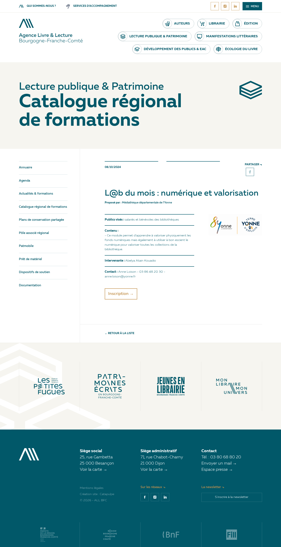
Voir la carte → (93, 470)
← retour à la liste (119, 333)
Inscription (118, 294)
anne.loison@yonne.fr (120, 276)
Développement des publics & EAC (175, 49)
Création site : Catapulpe (97, 494)
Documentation (30, 285)
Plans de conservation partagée (41, 220)
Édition (251, 23)
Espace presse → (217, 470)
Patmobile (26, 246)
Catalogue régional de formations (43, 207)
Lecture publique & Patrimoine (158, 36)
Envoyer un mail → (219, 463)
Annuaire (25, 167)
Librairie (217, 23)
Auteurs (182, 23)
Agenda (24, 180)
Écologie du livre (241, 49)
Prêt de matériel (30, 259)
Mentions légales (91, 488)
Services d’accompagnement (95, 6)
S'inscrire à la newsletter (231, 497)
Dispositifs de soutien (34, 272)
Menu (254, 6)
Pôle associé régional (34, 233)
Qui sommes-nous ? (41, 6)
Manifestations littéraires (232, 36)
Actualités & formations (36, 193)
